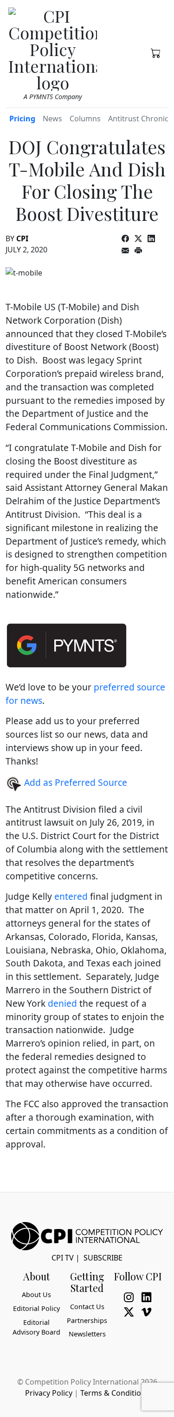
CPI (22, 238)
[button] (156, 52)
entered (71, 896)
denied (62, 1003)
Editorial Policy (36, 1308)
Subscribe (103, 1258)
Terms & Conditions (114, 1393)
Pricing (22, 118)
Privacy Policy (48, 1393)
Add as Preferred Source (74, 782)
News (52, 118)
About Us (36, 1294)
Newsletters (87, 1333)
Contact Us (87, 1306)
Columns (85, 118)
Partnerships (87, 1320)
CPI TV (63, 1258)
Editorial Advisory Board (36, 1327)
